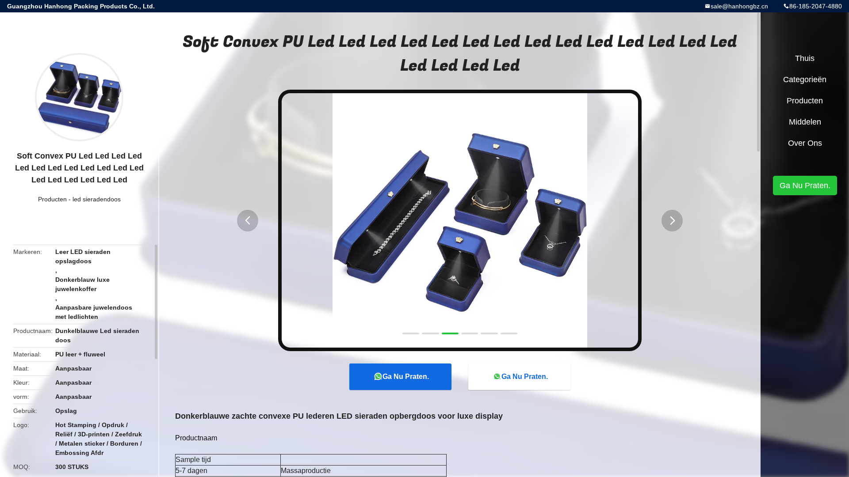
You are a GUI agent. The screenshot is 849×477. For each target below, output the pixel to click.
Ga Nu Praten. (405, 376)
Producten (52, 199)
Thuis (805, 58)
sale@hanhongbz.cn (739, 6)
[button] (247, 220)
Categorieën (804, 79)
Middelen (805, 121)
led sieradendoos (97, 199)
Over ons (805, 143)
